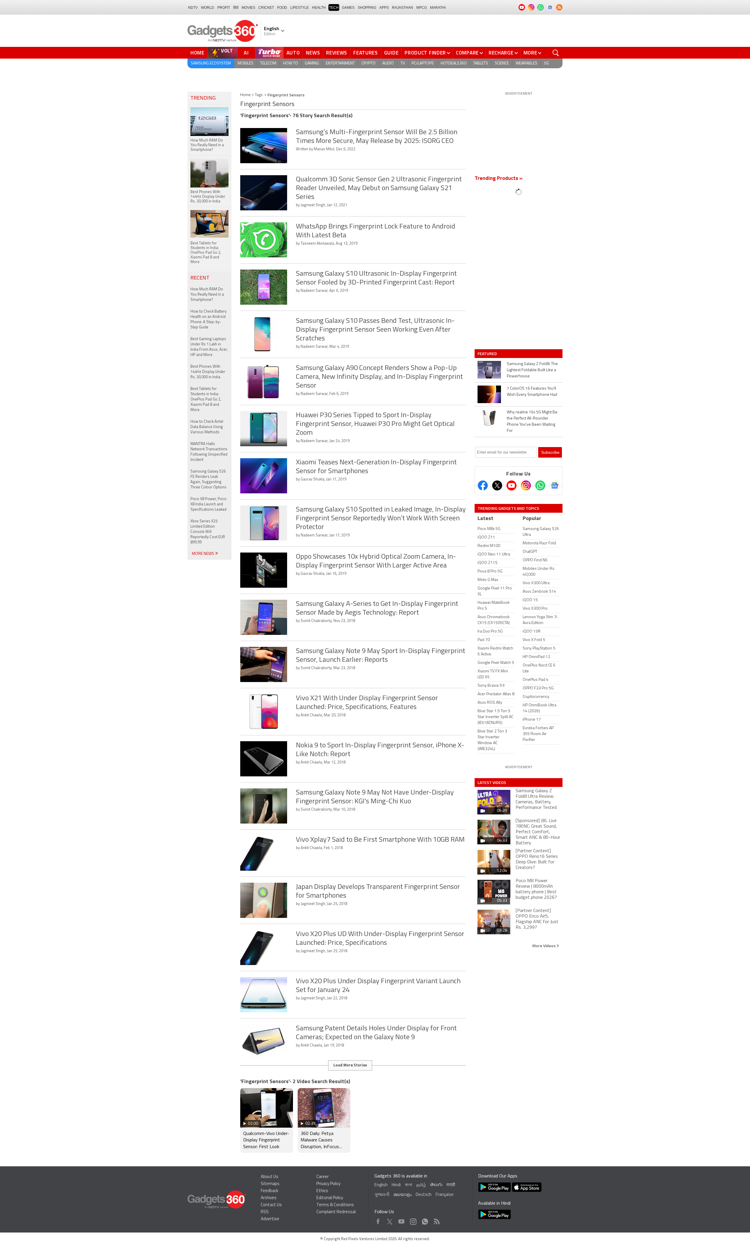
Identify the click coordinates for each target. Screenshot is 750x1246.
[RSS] (559, 7)
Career (322, 1177)
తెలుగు (436, 1185)
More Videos (544, 945)
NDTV (193, 8)
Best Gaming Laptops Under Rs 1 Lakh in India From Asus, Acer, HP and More (209, 347)
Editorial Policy (329, 1198)
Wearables (526, 63)
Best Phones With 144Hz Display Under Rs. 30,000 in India (207, 372)
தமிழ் (421, 1185)
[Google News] (555, 485)
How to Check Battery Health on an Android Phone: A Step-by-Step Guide (208, 319)
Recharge (501, 53)
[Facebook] (483, 485)
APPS (384, 8)
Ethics (322, 1191)
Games (348, 8)
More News (203, 554)
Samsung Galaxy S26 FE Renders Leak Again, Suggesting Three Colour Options (208, 479)
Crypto (369, 63)
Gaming (312, 63)
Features (365, 53)
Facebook (378, 1220)
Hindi (396, 1185)
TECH (334, 8)
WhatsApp (425, 1220)
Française (445, 1195)
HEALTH (319, 8)
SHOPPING (367, 8)
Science (502, 63)
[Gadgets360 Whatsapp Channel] (540, 485)
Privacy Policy (328, 1184)
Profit (223, 8)
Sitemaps (270, 1184)
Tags (259, 95)
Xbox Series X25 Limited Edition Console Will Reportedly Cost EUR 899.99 (207, 531)
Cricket (266, 8)
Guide (391, 53)
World (207, 8)
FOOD (282, 8)
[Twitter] (497, 485)
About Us (269, 1177)
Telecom (268, 63)
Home (197, 53)
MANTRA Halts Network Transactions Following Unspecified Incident (208, 452)
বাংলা (408, 1185)
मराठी (450, 1185)
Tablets (480, 63)
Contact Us (271, 1205)
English (381, 1185)
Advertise (270, 1219)
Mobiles (245, 63)
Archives (269, 1198)
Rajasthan (402, 8)
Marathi (438, 8)
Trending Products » (499, 178)
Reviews (336, 53)
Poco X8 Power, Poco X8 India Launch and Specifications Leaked (208, 504)
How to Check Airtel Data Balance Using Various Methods (206, 427)
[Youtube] (512, 485)
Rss (436, 1220)
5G (546, 63)
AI (246, 53)
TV (402, 63)
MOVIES (248, 8)
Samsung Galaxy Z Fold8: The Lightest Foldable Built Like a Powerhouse (532, 370)
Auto (293, 53)
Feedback (269, 1191)
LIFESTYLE (299, 8)
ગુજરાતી (381, 1195)
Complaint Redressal (336, 1212)
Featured (488, 354)
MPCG (421, 8)
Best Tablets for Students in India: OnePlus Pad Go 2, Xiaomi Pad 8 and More (205, 399)
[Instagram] (526, 485)
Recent (199, 278)
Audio (388, 63)
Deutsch (424, 1195)
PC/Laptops (423, 63)
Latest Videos (492, 782)
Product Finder (425, 53)
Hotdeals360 (453, 63)
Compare (467, 53)
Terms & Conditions (335, 1205)
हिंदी (235, 8)
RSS (265, 1212)
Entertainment (340, 63)
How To (290, 63)
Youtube (401, 1220)
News (313, 53)
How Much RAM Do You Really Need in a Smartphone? (207, 294)
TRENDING (203, 98)
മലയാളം (402, 1195)
